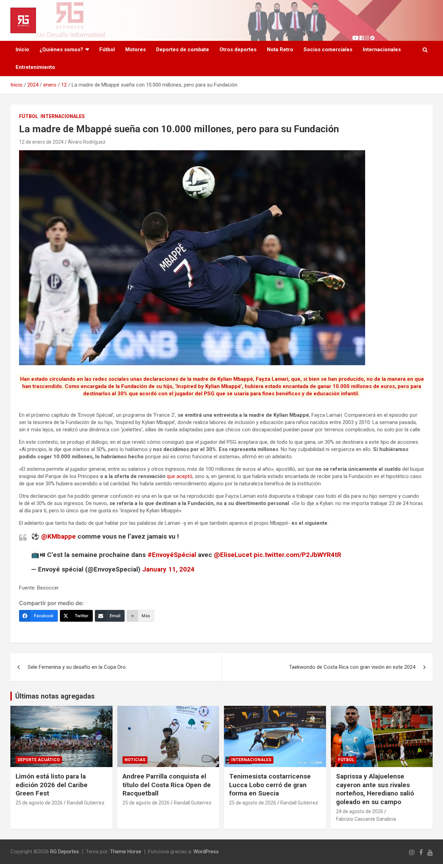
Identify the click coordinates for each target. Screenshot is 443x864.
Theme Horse (125, 851)
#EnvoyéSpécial (171, 555)
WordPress (206, 851)
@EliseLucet (233, 555)
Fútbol (107, 49)
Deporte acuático (39, 759)
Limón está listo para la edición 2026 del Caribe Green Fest (52, 784)
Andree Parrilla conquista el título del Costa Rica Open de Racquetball (167, 784)
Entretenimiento (35, 67)
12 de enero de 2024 (41, 142)
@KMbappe (58, 536)
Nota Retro (280, 49)
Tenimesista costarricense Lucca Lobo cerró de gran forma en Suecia (270, 784)
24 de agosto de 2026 (359, 811)
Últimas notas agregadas (55, 696)
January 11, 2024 (168, 569)
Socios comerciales (328, 49)
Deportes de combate (182, 49)
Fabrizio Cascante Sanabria (366, 819)
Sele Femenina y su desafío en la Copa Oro (77, 667)
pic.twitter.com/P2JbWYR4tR (297, 555)
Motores (135, 49)
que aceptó (179, 476)
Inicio (22, 49)
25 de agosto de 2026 (39, 803)
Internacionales (382, 49)
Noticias (135, 759)
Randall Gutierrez (86, 803)
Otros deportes (237, 49)
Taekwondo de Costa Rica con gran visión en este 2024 (352, 667)
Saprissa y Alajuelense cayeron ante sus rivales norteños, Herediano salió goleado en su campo (375, 789)
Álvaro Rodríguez (87, 142)
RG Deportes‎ (64, 851)
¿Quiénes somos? (61, 49)
